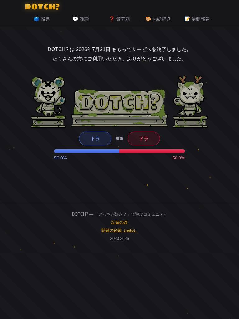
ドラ (143, 138)
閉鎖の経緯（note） (119, 230)
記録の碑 (119, 222)
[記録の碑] (119, 108)
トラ (95, 138)
